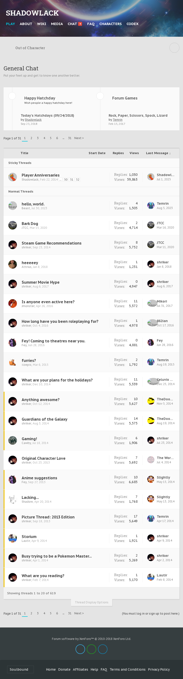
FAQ (91, 23)
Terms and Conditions (128, 669)
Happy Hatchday (39, 98)
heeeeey (30, 262)
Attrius (26, 267)
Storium (29, 536)
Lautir (26, 541)
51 (71, 179)
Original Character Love (44, 458)
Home (51, 669)
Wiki (41, 23)
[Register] (174, 23)
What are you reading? (43, 575)
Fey (24, 345)
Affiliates (80, 669)
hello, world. (33, 204)
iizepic (26, 364)
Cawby (26, 443)
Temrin (117, 119)
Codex (132, 23)
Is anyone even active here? (48, 301)
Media (57, 23)
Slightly (163, 477)
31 (69, 138)
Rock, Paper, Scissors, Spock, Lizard (138, 115)
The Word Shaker (166, 458)
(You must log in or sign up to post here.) (150, 613)
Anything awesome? (41, 399)
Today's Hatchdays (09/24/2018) (47, 115)
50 (65, 179)
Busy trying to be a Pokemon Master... (57, 556)
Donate (64, 669)
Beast (26, 208)
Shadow (27, 501)
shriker (26, 247)
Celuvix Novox (166, 379)
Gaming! (29, 438)
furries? (29, 360)
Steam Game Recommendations (51, 243)
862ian (162, 321)
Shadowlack (33, 119)
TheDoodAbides (166, 399)
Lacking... (30, 497)
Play (10, 23)
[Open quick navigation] (174, 48)
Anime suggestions (39, 477)
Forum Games (124, 98)
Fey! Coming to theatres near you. (53, 341)
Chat (74, 23)
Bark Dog (30, 223)
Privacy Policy (159, 669)
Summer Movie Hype (41, 282)
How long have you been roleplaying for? (60, 321)
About (26, 23)
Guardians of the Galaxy (44, 419)
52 (77, 179)
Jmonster (28, 306)
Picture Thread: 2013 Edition (48, 517)
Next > (79, 138)
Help (94, 669)
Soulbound (19, 669)
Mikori (162, 301)
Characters (110, 23)
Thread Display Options (91, 602)
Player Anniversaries (41, 175)
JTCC (25, 228)
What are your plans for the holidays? (57, 380)
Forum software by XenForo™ (91, 639)
